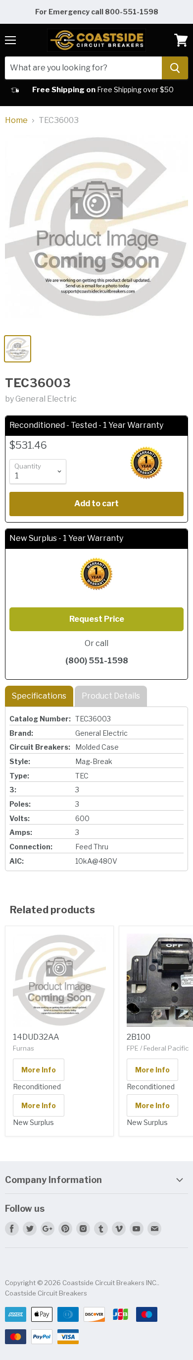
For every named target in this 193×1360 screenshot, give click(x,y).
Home (16, 120)
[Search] (175, 68)
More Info (38, 1069)
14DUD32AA (36, 1037)
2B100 (138, 1037)
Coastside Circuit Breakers (46, 1293)
